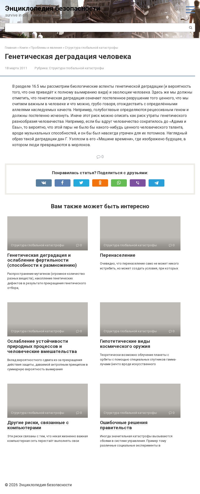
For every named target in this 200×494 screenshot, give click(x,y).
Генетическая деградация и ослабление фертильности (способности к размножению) (42, 260)
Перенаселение (117, 255)
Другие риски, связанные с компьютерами (38, 425)
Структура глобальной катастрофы (76, 68)
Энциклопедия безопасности (52, 8)
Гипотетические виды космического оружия (125, 343)
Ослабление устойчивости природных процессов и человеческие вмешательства (42, 346)
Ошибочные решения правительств (124, 425)
